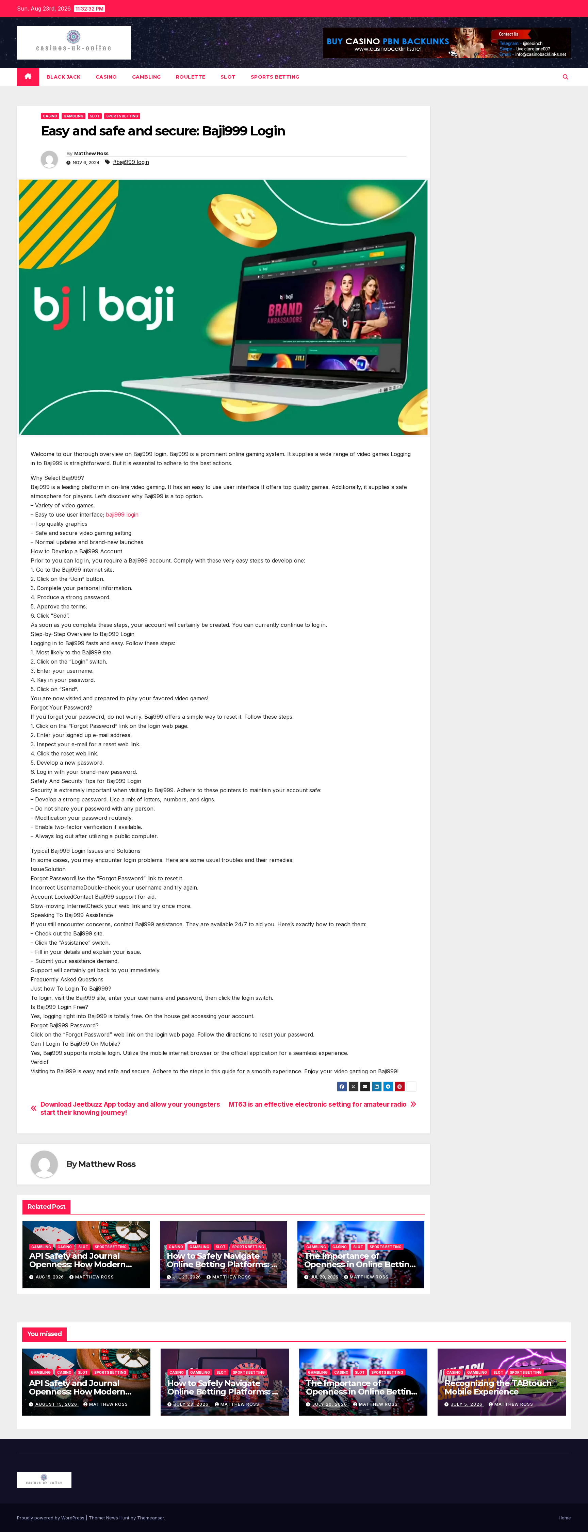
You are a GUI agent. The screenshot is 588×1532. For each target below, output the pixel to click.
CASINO (106, 77)
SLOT (228, 77)
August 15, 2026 (57, 1404)
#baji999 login (131, 162)
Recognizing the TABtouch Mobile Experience (498, 1387)
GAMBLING (146, 77)
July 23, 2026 (192, 1404)
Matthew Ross (91, 153)
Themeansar (150, 1517)
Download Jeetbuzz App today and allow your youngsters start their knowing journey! (130, 1108)
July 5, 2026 (467, 1404)
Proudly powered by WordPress (51, 1517)
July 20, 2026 (330, 1404)
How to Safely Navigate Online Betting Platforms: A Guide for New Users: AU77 (222, 1264)
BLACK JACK (64, 77)
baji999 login (122, 514)
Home (565, 1517)
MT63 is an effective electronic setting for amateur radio (318, 1104)
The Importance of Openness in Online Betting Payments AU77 (359, 1264)
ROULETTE (191, 77)
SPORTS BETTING (275, 77)
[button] (565, 77)
